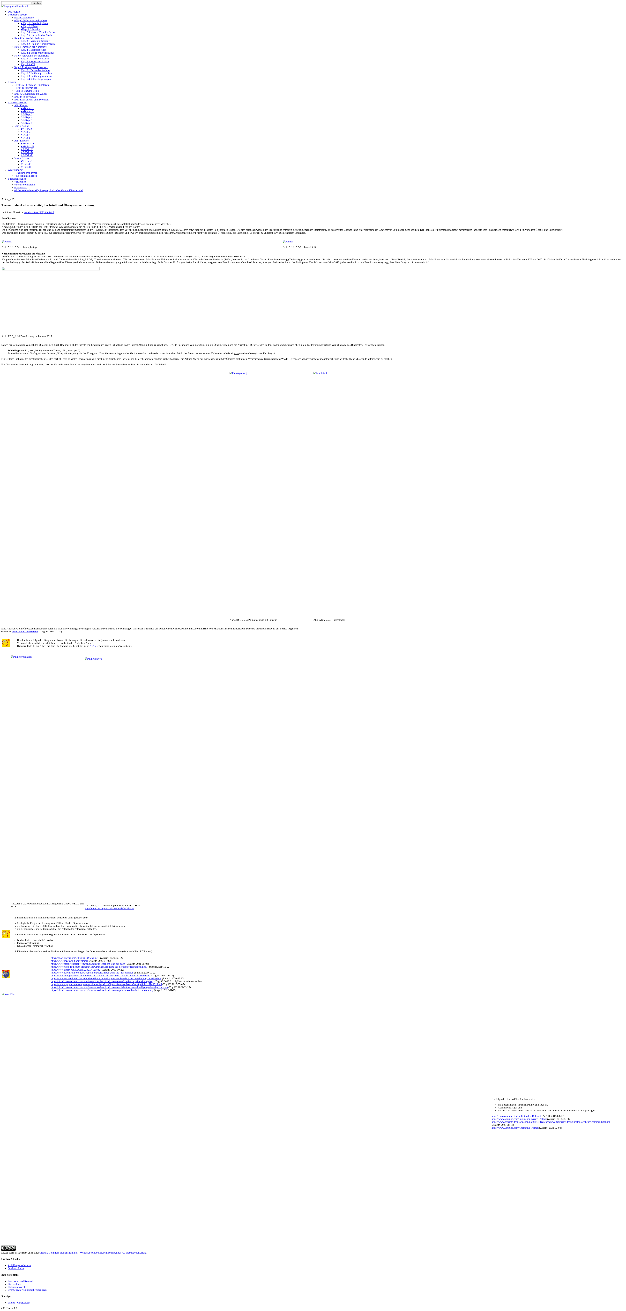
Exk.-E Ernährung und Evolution (31, 99)
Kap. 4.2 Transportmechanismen (37, 52)
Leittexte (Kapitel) (17, 14)
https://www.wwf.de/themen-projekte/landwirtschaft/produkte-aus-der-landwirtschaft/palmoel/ (99, 966)
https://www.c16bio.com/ (25, 631)
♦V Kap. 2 (26, 128)
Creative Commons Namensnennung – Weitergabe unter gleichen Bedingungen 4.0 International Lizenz (92, 1252)
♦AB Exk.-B (27, 146)
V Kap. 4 (25, 134)
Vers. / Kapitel (21, 126)
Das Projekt (14, 11)
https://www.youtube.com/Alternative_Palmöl (515, 1127)
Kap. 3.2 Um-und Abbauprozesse (38, 43)
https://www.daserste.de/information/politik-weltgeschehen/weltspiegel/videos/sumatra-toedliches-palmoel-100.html (551, 1122)
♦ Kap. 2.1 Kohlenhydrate (34, 23)
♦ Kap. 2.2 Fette (29, 26)
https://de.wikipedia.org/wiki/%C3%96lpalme (74, 958)
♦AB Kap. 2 (27, 111)
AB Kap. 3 (26, 114)
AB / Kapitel (21, 105)
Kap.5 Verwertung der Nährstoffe (31, 55)
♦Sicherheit (20, 181)
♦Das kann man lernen (25, 172)
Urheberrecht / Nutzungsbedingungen (27, 1290)
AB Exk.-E (27, 155)
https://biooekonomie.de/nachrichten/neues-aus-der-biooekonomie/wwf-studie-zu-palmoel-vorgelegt (102, 981)
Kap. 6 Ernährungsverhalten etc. (31, 67)
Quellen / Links (16, 1268)
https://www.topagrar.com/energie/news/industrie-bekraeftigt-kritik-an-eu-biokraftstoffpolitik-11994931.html (106, 984)
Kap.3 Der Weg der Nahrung (29, 38)
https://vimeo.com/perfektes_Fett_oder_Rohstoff (516, 1116)
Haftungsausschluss (18, 1287)
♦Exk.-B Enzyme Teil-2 (26, 90)
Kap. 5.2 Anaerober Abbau (35, 61)
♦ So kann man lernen (25, 175)
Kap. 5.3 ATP (28, 64)
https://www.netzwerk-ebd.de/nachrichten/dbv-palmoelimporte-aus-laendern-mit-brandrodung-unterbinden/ (106, 978)
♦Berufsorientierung (24, 184)
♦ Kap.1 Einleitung (24, 17)
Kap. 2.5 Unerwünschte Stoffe (36, 35)
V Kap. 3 (25, 131)
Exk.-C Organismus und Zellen (30, 93)
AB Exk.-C (27, 149)
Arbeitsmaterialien (17, 102)
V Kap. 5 (25, 137)
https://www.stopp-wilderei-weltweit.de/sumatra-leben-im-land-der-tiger (88, 963)
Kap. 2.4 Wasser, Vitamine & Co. (38, 32)
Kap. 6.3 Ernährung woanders (36, 76)
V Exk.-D (26, 167)
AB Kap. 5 (26, 120)
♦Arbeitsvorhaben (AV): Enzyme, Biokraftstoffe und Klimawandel (48, 190)
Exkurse (12, 82)
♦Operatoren (20, 187)
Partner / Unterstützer (19, 1302)
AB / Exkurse (21, 140)
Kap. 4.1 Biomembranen (33, 49)
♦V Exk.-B (26, 161)
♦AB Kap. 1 (27, 108)
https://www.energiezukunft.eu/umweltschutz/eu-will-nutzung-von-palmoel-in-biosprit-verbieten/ (100, 975)
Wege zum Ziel (15, 170)
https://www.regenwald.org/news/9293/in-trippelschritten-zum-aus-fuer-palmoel (92, 972)
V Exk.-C (26, 164)
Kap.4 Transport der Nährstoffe (30, 46)
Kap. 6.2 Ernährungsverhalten (36, 73)
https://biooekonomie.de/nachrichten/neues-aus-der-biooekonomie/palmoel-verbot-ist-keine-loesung (102, 990)
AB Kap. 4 (26, 117)
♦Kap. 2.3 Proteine (30, 29)
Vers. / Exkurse (22, 158)
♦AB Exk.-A (27, 143)
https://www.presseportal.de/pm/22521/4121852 (75, 969)
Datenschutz (14, 1284)
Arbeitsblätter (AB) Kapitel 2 (39, 212)
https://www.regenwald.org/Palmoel (69, 960)
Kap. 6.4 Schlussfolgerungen (36, 79)
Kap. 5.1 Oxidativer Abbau (35, 58)
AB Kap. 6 (26, 123)
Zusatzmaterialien (17, 178)
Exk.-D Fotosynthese (25, 96)
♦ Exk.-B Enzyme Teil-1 (27, 87)
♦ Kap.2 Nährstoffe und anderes (30, 20)
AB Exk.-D (27, 152)
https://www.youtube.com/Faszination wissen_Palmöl (519, 1119)
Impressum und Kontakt (20, 1281)
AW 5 (93, 646)
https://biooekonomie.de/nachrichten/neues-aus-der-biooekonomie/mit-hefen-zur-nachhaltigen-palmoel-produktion (109, 987)
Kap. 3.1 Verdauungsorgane (35, 41)
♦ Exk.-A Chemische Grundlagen (31, 85)
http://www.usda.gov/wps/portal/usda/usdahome (109, 908)
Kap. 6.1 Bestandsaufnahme (35, 70)
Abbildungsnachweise (19, 1265)
